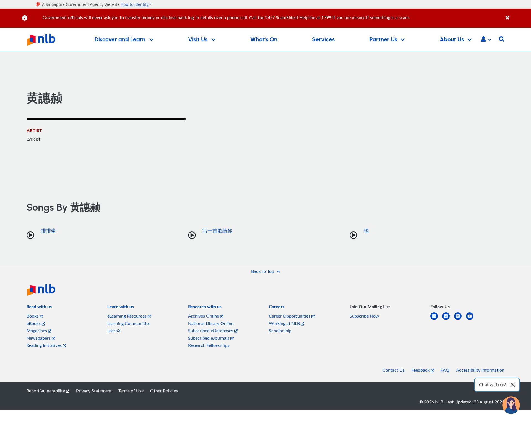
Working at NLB (285, 323)
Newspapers (39, 338)
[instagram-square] (460, 319)
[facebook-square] (448, 319)
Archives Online (204, 316)
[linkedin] (436, 319)
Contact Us (393, 370)
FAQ (445, 370)
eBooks (34, 323)
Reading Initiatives (45, 345)
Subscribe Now (364, 316)
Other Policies (164, 391)
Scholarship (280, 331)
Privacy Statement (94, 391)
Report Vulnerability (46, 391)
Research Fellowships (208, 345)
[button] (486, 39)
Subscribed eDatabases (211, 331)
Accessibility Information (480, 370)
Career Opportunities (290, 316)
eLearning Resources (127, 316)
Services (323, 40)
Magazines (37, 331)
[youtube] (472, 319)
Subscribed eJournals (209, 338)
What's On (263, 40)
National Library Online (210, 323)
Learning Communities (128, 323)
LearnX (114, 331)
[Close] (517, 15)
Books (33, 316)
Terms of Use (131, 391)
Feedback (421, 370)
